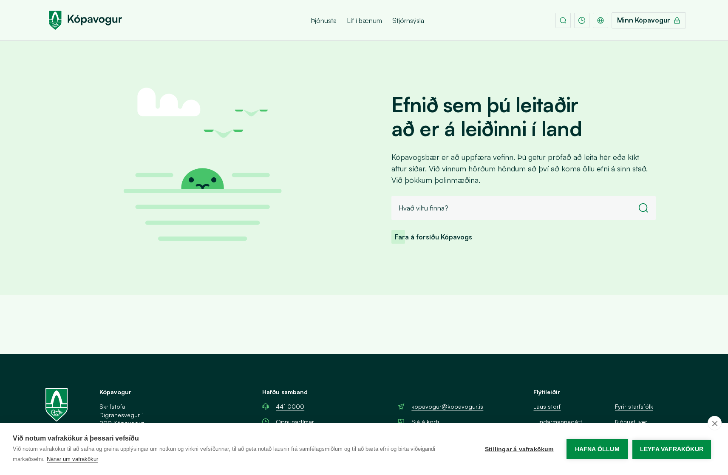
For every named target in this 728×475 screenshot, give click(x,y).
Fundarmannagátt (557, 421)
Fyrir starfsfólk (634, 406)
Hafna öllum (597, 449)
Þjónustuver (631, 421)
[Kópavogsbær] (85, 20)
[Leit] (563, 20)
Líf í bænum (364, 20)
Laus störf (547, 406)
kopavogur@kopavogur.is (447, 406)
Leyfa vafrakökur (671, 449)
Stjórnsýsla (408, 20)
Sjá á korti (425, 421)
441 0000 (290, 406)
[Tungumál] (600, 20)
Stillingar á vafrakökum (519, 449)
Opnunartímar (295, 421)
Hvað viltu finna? (423, 208)
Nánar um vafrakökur (72, 459)
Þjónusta (324, 20)
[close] (715, 423)
